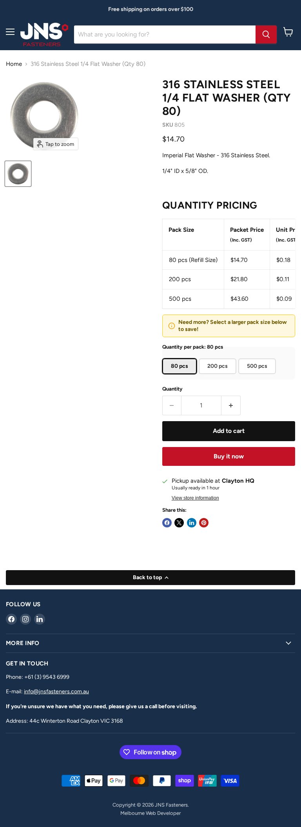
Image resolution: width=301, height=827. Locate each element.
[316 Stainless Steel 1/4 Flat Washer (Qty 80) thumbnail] (18, 173)
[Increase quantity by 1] (231, 405)
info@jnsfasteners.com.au (56, 691)
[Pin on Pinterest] (204, 522)
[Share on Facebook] (167, 522)
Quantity (172, 389)
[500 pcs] (258, 376)
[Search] (266, 34)
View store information (195, 498)
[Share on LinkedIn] (191, 522)
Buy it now (229, 456)
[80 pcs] (180, 376)
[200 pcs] (218, 376)
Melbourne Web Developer (150, 813)
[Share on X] (179, 522)
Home (14, 64)
